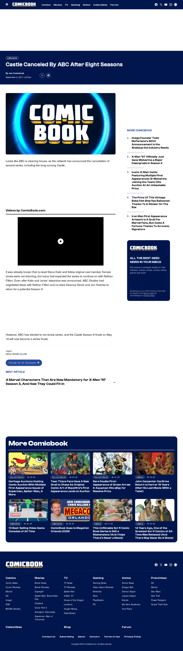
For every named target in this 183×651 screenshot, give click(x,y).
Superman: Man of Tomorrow (44, 618)
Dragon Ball (127, 587)
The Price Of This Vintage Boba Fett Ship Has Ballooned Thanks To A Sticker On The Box (151, 202)
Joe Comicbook (16, 73)
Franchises (159, 578)
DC (7, 595)
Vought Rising (70, 608)
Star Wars (156, 591)
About (81, 636)
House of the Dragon (74, 600)
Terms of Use (148, 293)
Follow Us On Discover (23, 362)
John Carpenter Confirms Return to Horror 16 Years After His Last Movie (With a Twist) (153, 486)
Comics (46, 5)
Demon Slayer (129, 591)
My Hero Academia (131, 604)
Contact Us (48, 636)
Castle (9, 354)
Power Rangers (158, 600)
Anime (86, 5)
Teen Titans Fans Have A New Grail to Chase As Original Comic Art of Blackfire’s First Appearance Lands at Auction (70, 486)
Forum (114, 5)
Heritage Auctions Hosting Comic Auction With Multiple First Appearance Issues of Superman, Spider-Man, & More (27, 488)
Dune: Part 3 (41, 607)
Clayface (39, 603)
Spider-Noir (69, 591)
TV (66, 5)
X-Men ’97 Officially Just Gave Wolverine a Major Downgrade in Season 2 (148, 160)
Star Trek (155, 595)
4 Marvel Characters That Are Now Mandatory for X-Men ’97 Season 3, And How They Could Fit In (56, 382)
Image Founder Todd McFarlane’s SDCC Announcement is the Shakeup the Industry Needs (150, 142)
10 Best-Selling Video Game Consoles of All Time (27, 529)
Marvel (9, 591)
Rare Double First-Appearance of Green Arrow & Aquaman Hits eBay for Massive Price (111, 486)
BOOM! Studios (13, 608)
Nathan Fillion (20, 354)
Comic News (12, 582)
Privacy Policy (149, 295)
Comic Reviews (13, 587)
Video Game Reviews (103, 587)
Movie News (40, 582)
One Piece (127, 608)
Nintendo (97, 591)
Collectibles (100, 5)
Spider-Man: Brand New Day (46, 597)
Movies (58, 5)
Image (9, 600)
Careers (94, 636)
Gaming (75, 5)
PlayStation (98, 600)
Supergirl (39, 591)
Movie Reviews (42, 587)
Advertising (67, 636)
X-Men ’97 (69, 595)
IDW (8, 604)
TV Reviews (69, 587)
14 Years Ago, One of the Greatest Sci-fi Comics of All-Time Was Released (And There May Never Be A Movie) (154, 532)
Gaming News (99, 582)
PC (94, 604)
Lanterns (68, 604)
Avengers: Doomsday (45, 611)
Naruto (125, 600)
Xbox (95, 595)
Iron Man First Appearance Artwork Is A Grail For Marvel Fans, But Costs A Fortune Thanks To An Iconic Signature (150, 223)
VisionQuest (69, 613)
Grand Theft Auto (159, 604)
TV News (68, 582)
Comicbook (12, 58)
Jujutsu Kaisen (129, 595)
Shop (67, 627)
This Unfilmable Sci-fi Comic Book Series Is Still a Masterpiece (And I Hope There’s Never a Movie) (111, 532)
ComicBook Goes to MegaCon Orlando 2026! (70, 529)
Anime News (128, 582)
